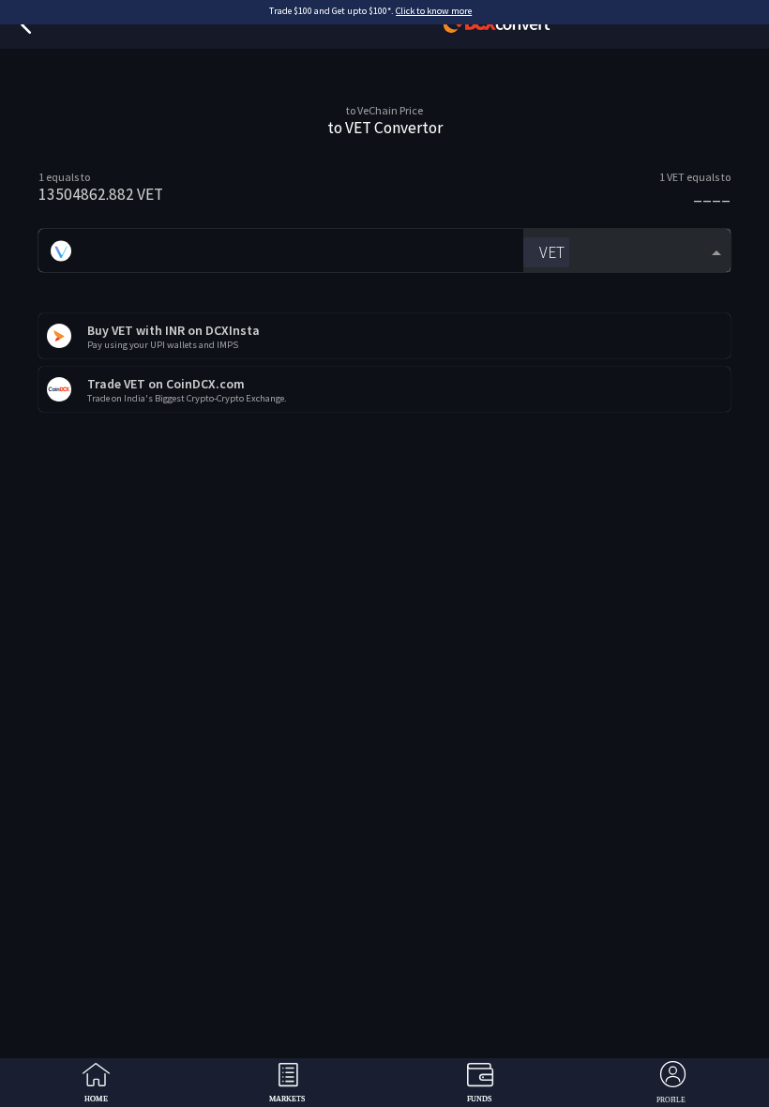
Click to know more (434, 11)
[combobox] (627, 251)
